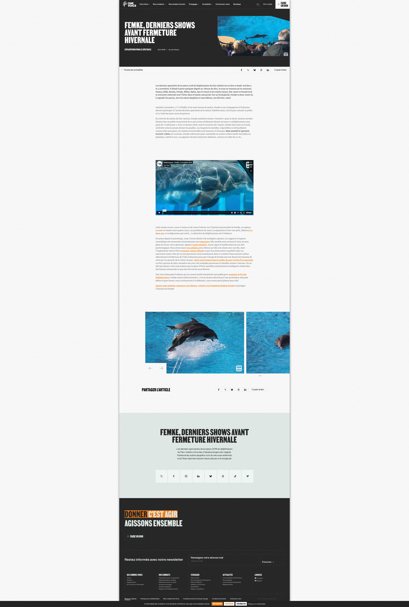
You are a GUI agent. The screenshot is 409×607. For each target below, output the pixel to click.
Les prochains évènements (232, 582)
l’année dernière (199, 245)
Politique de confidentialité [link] (256, 604)
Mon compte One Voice (171, 599)
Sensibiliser (195, 587)
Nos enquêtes (227, 580)
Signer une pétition (197, 589)
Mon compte (267, 4)
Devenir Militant (196, 582)
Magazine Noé (228, 584)
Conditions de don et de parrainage (195, 599)
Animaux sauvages (165, 584)
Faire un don (195, 578)
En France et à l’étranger (135, 584)
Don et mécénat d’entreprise (200, 580)
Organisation (131, 582)
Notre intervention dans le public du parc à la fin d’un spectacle (223, 260)
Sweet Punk (272, 599)
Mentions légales (130, 599)
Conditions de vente (219, 599)
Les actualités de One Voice (232, 578)
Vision (129, 578)
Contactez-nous (223, 4)
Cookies (127, 600)
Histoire (129, 580)
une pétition (192, 248)
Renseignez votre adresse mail (207, 558)
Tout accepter (217, 604)
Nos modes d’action (177, 4)
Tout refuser (229, 604)
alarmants (205, 241)
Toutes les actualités (133, 70)
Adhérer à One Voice (198, 584)
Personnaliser (241, 604)
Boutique (237, 4)
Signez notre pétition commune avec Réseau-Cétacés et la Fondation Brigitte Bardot (195, 286)
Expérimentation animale (167, 580)
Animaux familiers (165, 587)
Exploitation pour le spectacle (169, 578)
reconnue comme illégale (192, 251)
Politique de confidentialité (149, 599)
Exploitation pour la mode (167, 582)
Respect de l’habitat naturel (168, 589)
